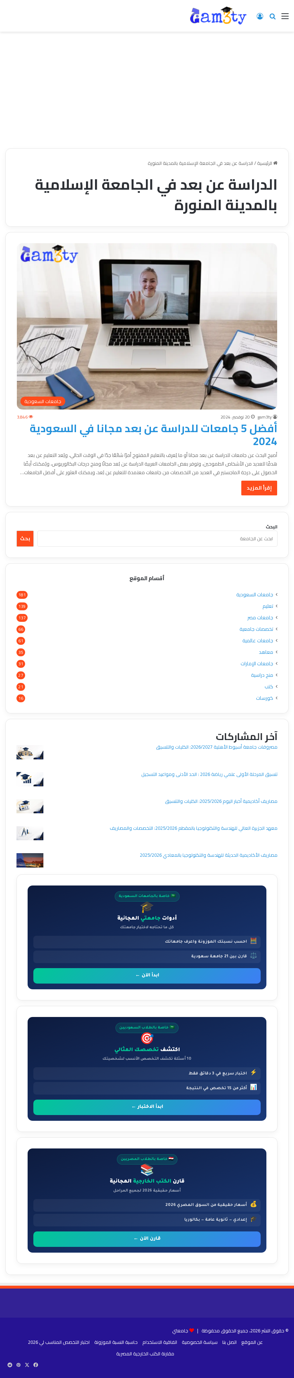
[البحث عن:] (272, 18)
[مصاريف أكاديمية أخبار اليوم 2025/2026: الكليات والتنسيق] (29, 807)
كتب (269, 686)
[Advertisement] (147, 92)
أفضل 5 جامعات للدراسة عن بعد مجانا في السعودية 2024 (153, 434)
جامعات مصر (260, 617)
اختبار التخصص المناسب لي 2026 (59, 1342)
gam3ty (264, 417)
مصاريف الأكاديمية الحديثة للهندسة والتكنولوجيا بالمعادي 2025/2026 (209, 855)
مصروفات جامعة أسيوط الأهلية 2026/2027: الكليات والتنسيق (217, 747)
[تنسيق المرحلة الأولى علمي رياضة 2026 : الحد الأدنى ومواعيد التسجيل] (29, 780)
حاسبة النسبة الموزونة (116, 1342)
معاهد (266, 652)
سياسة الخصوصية (200, 1342)
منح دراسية (262, 675)
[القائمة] (285, 18)
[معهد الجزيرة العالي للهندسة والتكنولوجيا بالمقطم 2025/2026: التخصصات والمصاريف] (29, 834)
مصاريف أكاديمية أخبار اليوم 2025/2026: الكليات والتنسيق (221, 801)
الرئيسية (265, 163)
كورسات (264, 698)
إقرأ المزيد (259, 488)
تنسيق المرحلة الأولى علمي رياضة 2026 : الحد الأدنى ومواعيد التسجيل (209, 774)
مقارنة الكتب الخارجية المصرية (145, 1353)
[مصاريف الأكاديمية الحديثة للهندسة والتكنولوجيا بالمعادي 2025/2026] (29, 861)
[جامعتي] (218, 16)
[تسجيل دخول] (260, 18)
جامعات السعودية (254, 594)
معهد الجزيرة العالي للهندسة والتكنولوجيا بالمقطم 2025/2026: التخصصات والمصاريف (194, 828)
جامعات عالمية (257, 640)
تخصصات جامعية (256, 629)
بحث (25, 538)
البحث (272, 526)
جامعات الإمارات (257, 663)
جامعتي (180, 1330)
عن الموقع (252, 1342)
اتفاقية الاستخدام (159, 1342)
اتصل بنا (229, 1342)
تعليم (267, 606)
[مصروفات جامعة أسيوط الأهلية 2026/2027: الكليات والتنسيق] (29, 753)
